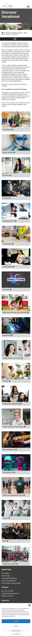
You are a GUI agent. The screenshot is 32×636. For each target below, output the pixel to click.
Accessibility (5, 573)
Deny (16, 626)
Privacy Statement (16, 634)
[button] (29, 605)
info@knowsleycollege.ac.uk (10, 593)
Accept (16, 621)
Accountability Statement (9, 578)
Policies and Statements (9, 581)
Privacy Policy (6, 576)
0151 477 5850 (8, 591)
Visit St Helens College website (11, 583)
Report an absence (7, 596)
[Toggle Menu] (28, 6)
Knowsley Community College (13, 32)
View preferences (16, 630)
